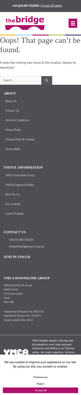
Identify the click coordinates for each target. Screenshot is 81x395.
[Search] (46, 80)
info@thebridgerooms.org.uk (26, 246)
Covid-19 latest (51, 5)
